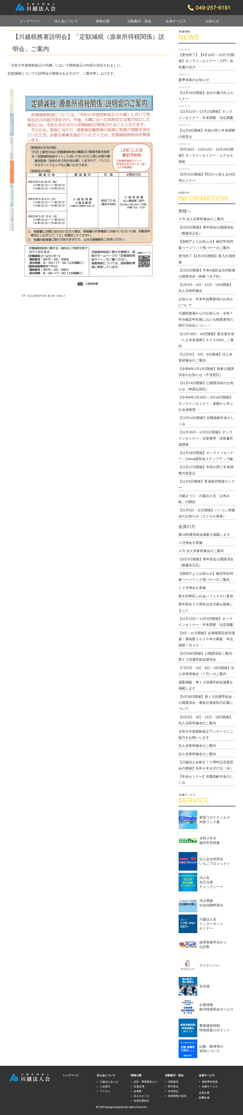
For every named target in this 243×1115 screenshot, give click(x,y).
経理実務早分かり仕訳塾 (213, 944)
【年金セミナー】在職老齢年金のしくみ (205, 779)
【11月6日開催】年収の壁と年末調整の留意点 (206, 133)
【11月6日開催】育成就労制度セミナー (206, 484)
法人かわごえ (142, 1095)
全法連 (204, 986)
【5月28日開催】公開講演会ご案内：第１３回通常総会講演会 (206, 656)
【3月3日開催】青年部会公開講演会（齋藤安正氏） (206, 230)
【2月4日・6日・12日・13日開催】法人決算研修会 (205, 288)
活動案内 (173, 1081)
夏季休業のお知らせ (193, 80)
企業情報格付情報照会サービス (216, 1007)
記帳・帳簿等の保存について (211, 1049)
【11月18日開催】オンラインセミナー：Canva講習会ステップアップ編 (206, 456)
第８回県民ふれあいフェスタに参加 (205, 596)
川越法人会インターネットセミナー (211, 923)
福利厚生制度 (210, 1081)
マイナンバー (209, 965)
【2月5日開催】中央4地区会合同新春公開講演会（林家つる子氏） (206, 273)
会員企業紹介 (142, 1100)
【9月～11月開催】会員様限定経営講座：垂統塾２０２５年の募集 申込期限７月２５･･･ (206, 639)
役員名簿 (139, 1086)
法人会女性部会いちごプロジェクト (214, 861)
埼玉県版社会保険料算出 (211, 903)
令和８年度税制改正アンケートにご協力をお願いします (205, 734)
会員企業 (204, 1092)
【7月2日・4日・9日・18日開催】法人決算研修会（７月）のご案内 (206, 671)
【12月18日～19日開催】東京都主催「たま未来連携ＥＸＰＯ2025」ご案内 (206, 340)
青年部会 (173, 1086)
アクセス (105, 1091)
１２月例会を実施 (192, 588)
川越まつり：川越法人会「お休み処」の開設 (204, 499)
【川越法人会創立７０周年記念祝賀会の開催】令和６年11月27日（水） (206, 765)
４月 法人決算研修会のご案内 (201, 219)
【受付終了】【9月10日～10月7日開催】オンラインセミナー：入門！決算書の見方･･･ (206, 61)
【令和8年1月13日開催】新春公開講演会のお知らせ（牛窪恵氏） (206, 372)
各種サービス (210, 1086)
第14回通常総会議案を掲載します (204, 534)
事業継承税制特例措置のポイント (214, 1028)
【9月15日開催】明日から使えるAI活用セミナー (206, 177)
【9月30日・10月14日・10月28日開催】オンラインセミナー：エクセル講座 (206, 155)
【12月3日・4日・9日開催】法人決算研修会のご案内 (205, 357)
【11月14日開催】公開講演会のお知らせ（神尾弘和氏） (206, 386)
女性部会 (173, 1091)
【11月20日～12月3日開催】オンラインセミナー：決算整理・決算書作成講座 (205, 438)
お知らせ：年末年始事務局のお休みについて (205, 302)
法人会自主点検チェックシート (211, 882)
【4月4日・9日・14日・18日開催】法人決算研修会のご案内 (205, 720)
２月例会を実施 (190, 543)
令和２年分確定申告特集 (209, 840)
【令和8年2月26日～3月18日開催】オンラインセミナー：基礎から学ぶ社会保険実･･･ (205, 403)
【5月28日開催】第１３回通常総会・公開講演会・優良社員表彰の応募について (206, 703)
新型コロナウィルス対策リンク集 (214, 820)
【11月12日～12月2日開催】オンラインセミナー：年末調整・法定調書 (205, 114)
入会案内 (105, 1086)
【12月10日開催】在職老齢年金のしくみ (206, 421)
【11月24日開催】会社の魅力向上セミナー (206, 96)
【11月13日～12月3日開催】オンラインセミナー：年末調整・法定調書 (205, 622)
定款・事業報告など (146, 1081)
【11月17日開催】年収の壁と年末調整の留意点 (206, 470)
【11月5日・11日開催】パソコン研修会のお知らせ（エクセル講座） (206, 513)
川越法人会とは (109, 1081)
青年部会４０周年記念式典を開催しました (205, 607)
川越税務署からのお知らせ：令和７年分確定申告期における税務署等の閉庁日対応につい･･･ (205, 319)
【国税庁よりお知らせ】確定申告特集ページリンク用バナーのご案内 (205, 245)
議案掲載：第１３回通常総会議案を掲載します (205, 685)
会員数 (138, 1091)
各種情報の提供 (177, 1095)
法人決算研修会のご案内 (197, 746)
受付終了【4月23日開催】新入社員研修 (206, 259)
